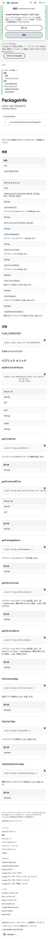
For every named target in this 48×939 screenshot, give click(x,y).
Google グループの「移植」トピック (15, 884)
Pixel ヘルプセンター (9, 897)
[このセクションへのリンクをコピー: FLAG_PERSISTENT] (23, 333)
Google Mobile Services (10, 907)
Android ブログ (7, 869)
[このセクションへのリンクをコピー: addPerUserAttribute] (25, 367)
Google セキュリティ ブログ (12, 873)
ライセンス (40, 922)
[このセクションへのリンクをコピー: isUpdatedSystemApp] (26, 764)
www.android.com (8, 904)
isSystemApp (9, 296)
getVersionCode (11, 250)
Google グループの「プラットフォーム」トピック (19, 877)
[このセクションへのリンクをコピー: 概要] (9, 152)
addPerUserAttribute (13, 194)
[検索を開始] (31, 2)
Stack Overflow (7, 911)
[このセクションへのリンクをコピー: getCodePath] (18, 439)
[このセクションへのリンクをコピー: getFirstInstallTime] (23, 481)
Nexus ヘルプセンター (9, 900)
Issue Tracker (6, 914)
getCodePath (9, 207)
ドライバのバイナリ (9, 849)
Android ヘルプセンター (10, 893)
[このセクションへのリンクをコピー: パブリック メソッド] (29, 361)
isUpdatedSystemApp (12, 312)
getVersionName (11, 265)
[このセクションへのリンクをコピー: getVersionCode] (21, 583)
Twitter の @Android (9, 862)
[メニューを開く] (3, 2)
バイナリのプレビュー (9, 842)
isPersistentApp (11, 281)
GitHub (4, 853)
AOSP (4, 65)
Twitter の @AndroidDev (10, 866)
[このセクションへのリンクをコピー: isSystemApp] (17, 721)
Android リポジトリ (9, 832)
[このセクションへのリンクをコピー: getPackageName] (22, 540)
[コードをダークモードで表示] (44, 340)
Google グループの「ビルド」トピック (15, 880)
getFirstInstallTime (13, 223)
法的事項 (31, 922)
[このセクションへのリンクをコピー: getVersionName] (21, 631)
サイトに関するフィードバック (26, 926)
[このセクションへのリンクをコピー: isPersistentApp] (20, 679)
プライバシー (8, 926)
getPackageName (11, 234)
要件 (3, 835)
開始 (24, 35)
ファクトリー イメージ (10, 846)
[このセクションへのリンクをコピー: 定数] (9, 327)
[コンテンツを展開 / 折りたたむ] (17, 70)
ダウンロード (6, 839)
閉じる (24, 28)
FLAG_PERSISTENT (11, 171)
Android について (8, 922)
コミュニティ (21, 922)
